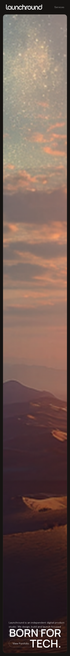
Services (59, 7)
